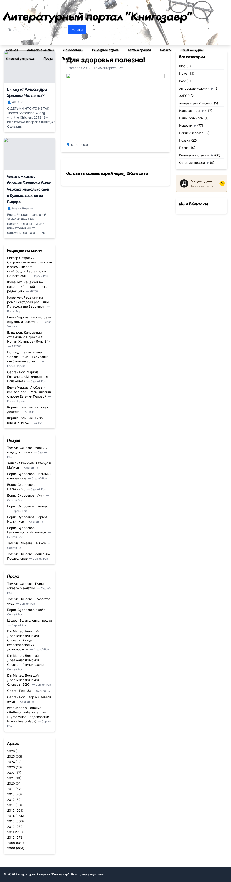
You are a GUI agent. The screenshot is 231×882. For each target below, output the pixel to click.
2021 (10, 778)
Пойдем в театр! (191, 133)
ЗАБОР (184, 96)
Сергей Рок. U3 (19, 691)
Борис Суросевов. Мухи (26, 495)
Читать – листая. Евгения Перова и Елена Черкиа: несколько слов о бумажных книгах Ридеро (29, 189)
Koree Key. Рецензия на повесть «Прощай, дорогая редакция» (28, 286)
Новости (166, 50)
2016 (11, 805)
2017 (10, 799)
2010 (11, 837)
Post (182, 81)
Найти (77, 29)
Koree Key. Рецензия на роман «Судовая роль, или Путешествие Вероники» (28, 301)
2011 (10, 832)
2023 (11, 767)
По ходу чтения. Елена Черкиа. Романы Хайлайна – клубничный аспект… (29, 356)
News (183, 73)
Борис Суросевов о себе (26, 610)
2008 (11, 848)
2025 (11, 756)
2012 (10, 826)
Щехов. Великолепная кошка (29, 620)
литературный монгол (196, 103)
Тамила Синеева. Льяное (27, 543)
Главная (12, 50)
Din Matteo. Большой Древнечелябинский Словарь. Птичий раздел (26, 660)
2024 (11, 762)
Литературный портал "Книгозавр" (98, 17)
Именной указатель (20, 58)
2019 (11, 789)
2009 (11, 843)
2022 (11, 772)
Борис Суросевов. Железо (27, 506)
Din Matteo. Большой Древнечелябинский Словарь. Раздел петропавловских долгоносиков (23, 640)
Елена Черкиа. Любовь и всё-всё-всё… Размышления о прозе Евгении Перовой (29, 391)
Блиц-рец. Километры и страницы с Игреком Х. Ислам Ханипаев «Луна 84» (28, 337)
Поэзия (67, 58)
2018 (11, 794)
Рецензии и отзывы (105, 50)
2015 (11, 810)
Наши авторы (73, 50)
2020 (11, 783)
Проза (48, 58)
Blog (182, 66)
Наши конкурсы (192, 50)
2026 (11, 751)
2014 (11, 816)
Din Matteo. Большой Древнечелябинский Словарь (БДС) (23, 679)
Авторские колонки (40, 50)
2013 (11, 821)
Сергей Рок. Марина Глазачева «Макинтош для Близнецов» (27, 376)
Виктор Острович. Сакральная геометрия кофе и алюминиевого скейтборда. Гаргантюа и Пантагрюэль (29, 267)
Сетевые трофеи (139, 50)
